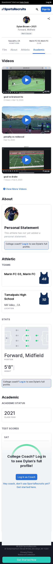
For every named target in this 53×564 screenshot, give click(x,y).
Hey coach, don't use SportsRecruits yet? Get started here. (26, 485)
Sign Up (46, 9)
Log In (48, 2)
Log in (25, 244)
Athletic (25, 49)
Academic (38, 49)
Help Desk (24, 2)
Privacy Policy (26, 552)
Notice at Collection (26, 555)
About (13, 49)
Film (4, 49)
